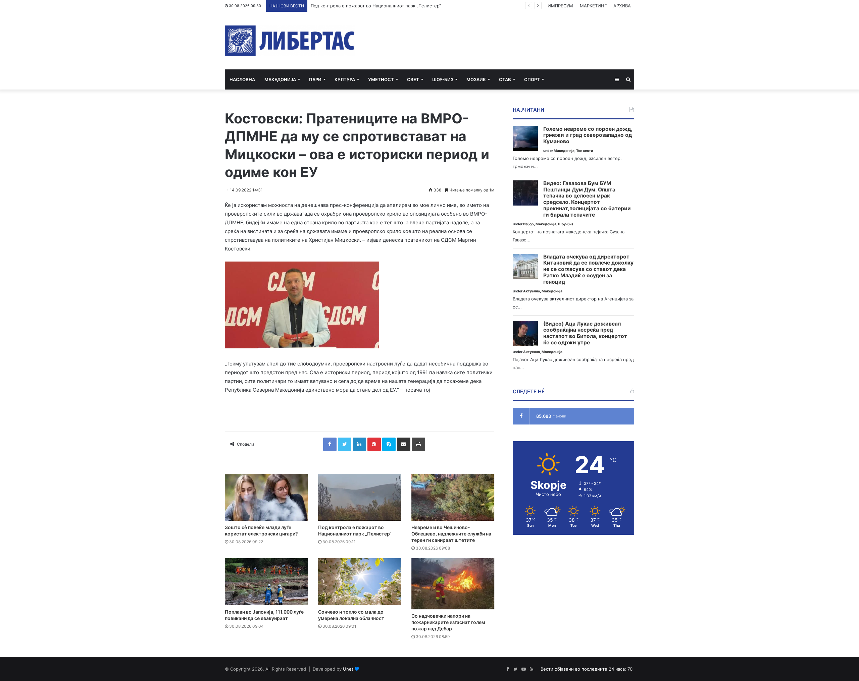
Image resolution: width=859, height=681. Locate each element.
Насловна (242, 79)
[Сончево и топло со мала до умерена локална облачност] (359, 581)
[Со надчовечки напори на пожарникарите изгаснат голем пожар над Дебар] (453, 583)
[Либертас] (290, 40)
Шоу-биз (442, 79)
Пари (315, 79)
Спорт (532, 79)
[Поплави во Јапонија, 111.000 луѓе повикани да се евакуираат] (266, 581)
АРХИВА (622, 5)
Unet (348, 669)
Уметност (381, 79)
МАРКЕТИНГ (593, 5)
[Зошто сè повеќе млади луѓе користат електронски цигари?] (266, 497)
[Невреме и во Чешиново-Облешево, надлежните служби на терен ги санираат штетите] (453, 497)
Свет (413, 79)
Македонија (280, 79)
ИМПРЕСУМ (560, 5)
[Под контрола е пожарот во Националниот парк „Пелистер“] (359, 497)
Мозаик (476, 79)
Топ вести (584, 151)
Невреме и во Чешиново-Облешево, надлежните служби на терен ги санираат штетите (451, 533)
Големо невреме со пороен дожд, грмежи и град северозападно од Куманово (587, 135)
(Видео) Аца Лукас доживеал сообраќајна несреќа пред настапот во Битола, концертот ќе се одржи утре (585, 333)
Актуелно (531, 291)
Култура (345, 79)
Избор (528, 224)
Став (505, 79)
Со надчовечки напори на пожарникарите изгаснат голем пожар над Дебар (448, 622)
